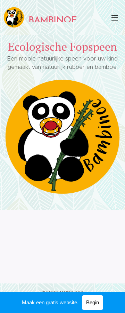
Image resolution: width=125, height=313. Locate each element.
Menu (115, 17)
